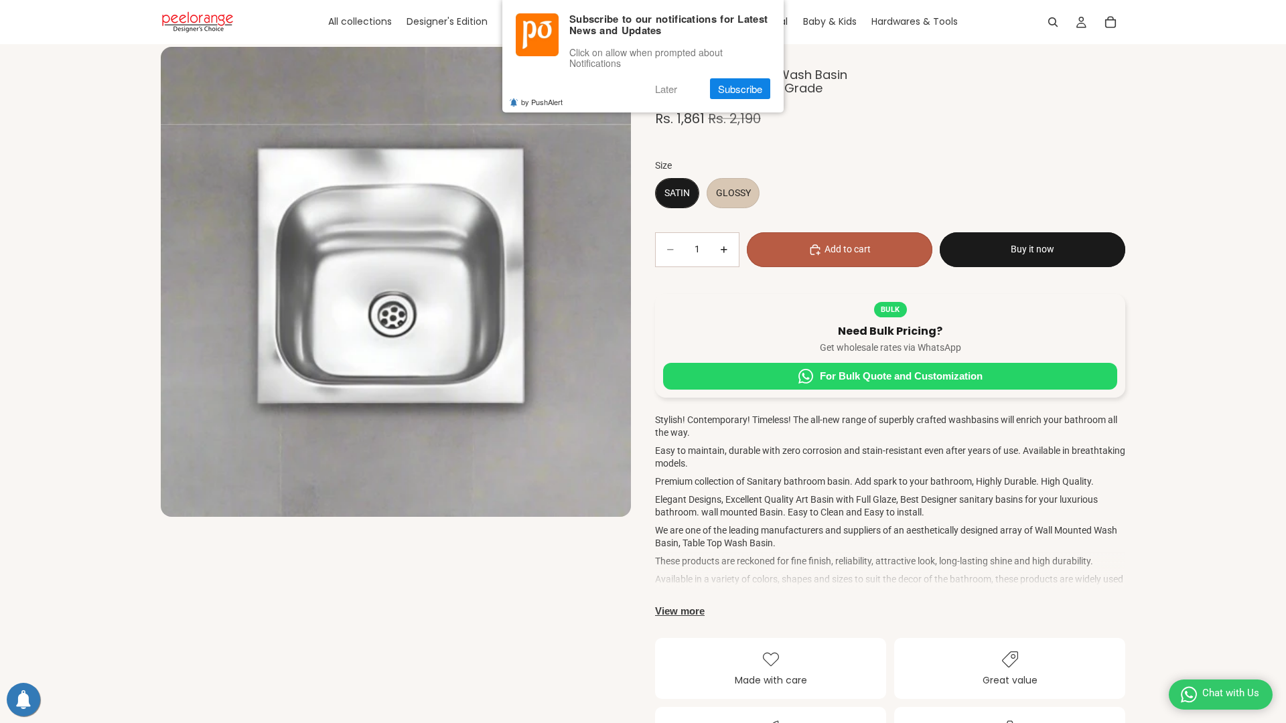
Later (666, 89)
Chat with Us (1230, 693)
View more (680, 611)
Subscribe (740, 89)
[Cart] (1110, 22)
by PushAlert (542, 101)
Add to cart (848, 249)
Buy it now (1032, 249)
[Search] (1053, 22)
